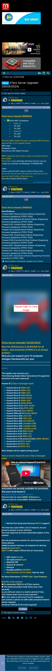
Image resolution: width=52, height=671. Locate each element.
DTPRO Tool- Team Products (34, 576)
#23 (48, 275)
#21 (48, 108)
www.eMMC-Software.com (29, 499)
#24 (48, 514)
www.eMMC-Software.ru (28, 497)
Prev (24, 609)
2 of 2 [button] (31, 609)
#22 (48, 197)
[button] (4, 73)
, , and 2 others (24, 261)
